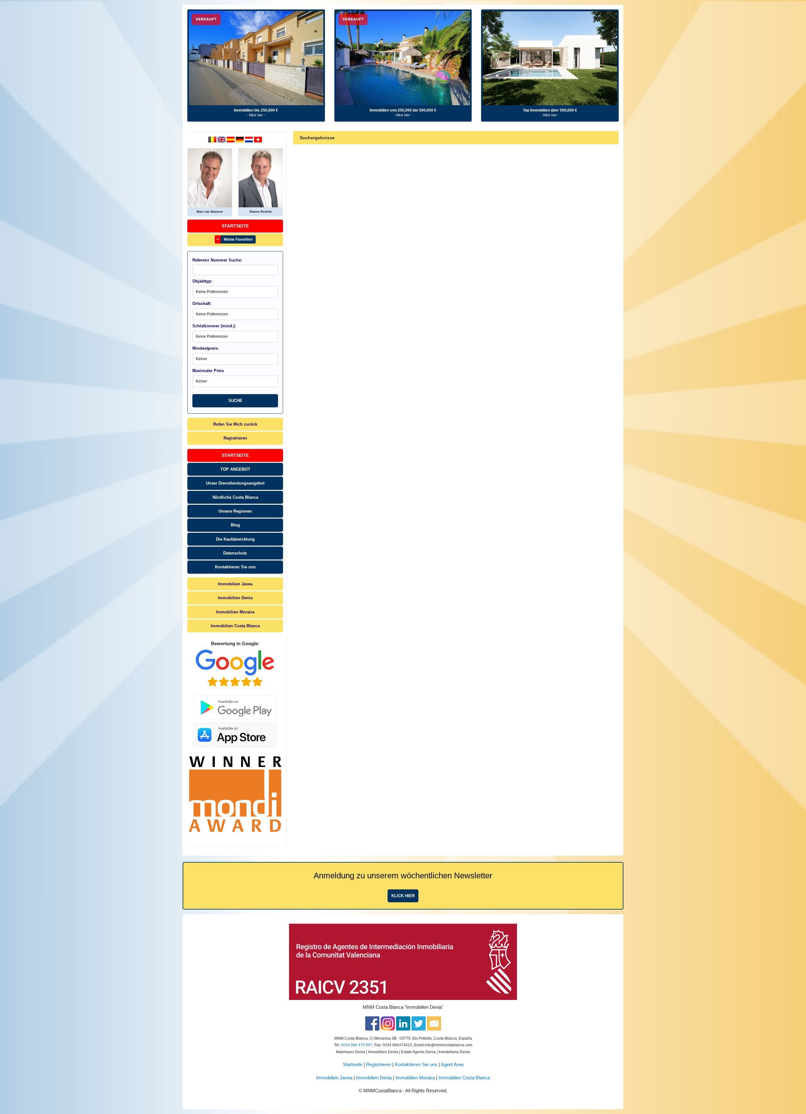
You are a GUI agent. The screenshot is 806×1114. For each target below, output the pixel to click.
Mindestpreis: (205, 348)
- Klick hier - (256, 115)
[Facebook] (372, 1022)
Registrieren (235, 438)
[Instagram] (388, 1022)
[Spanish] (231, 139)
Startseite (235, 225)
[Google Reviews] (235, 668)
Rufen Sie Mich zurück (235, 424)
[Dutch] (213, 139)
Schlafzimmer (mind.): (214, 326)
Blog (235, 525)
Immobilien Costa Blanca (235, 625)
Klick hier (403, 895)
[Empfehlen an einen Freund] (434, 1022)
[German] (240, 139)
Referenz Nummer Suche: (217, 260)
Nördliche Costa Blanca (235, 497)
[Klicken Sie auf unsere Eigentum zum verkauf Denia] (256, 58)
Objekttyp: (202, 281)
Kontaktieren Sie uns (235, 567)
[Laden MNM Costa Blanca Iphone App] (235, 732)
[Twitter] (419, 1022)
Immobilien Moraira (235, 612)
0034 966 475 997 (356, 1045)
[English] (222, 139)
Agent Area (452, 1064)
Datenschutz (235, 553)
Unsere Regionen (235, 511)
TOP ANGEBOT (235, 469)
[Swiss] (258, 139)
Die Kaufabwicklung (235, 539)
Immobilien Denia (235, 597)
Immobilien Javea (235, 584)
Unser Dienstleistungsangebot (235, 483)
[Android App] (235, 703)
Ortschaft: (201, 303)
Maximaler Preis (208, 370)
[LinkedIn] (403, 1022)
